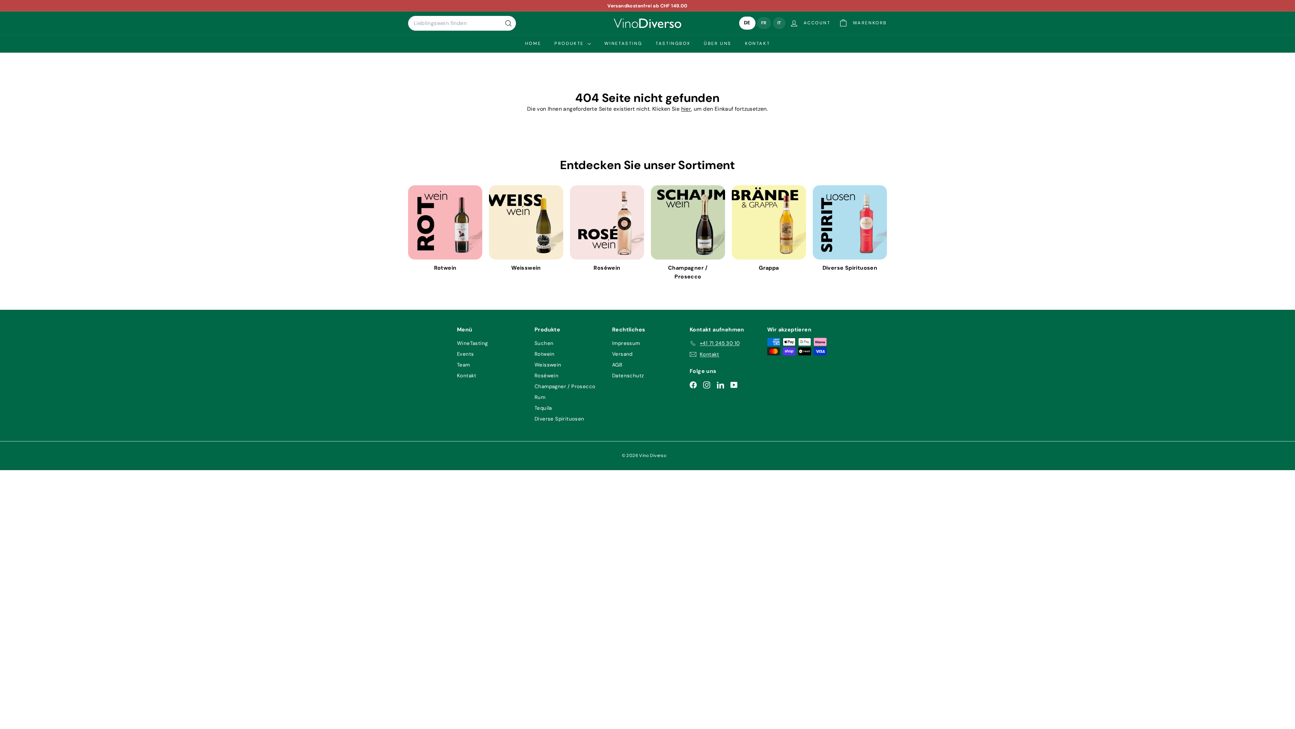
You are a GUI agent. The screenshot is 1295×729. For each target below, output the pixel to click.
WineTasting (623, 43)
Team (463, 364)
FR (764, 23)
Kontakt (757, 43)
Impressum (626, 343)
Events (465, 354)
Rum (540, 397)
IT (779, 23)
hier (686, 108)
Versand (622, 354)
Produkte (569, 43)
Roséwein (546, 375)
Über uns (717, 43)
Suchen (544, 343)
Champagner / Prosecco (565, 386)
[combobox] (462, 23)
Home (533, 43)
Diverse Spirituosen (559, 418)
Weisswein (548, 364)
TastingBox (673, 43)
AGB (617, 364)
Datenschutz (628, 375)
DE (747, 23)
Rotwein (545, 354)
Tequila (543, 408)
